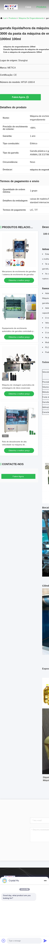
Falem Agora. (19, 97)
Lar (4, 18)
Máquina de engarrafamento (31, 18)
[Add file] (3, 941)
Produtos (41, 7)
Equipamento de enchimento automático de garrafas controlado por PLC (18, 331)
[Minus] (45, 880)
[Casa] (11, 7)
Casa (28, 7)
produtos (12, 18)
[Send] (45, 941)
